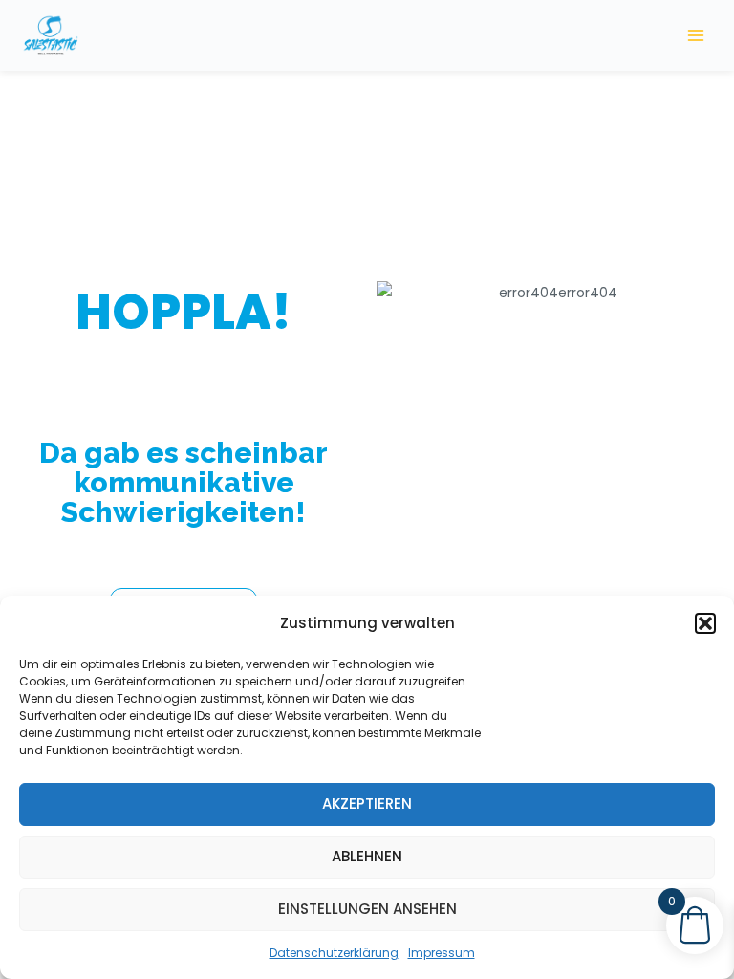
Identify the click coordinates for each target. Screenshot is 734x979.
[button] (705, 623)
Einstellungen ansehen (367, 909)
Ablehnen (367, 856)
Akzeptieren (367, 804)
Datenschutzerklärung (334, 953)
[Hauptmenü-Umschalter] (696, 35)
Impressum (441, 953)
